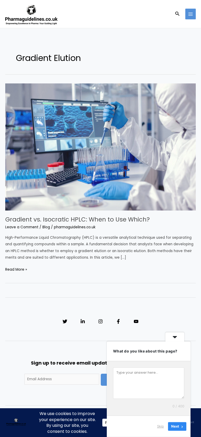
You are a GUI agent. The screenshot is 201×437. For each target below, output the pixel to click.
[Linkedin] (82, 321)
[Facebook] (118, 321)
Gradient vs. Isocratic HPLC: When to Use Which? (77, 219)
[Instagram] (100, 321)
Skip (160, 426)
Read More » (16, 270)
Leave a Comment (21, 227)
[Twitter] (65, 321)
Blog (46, 227)
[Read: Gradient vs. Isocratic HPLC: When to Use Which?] (100, 146)
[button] (177, 14)
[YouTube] (136, 321)
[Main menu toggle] (190, 14)
